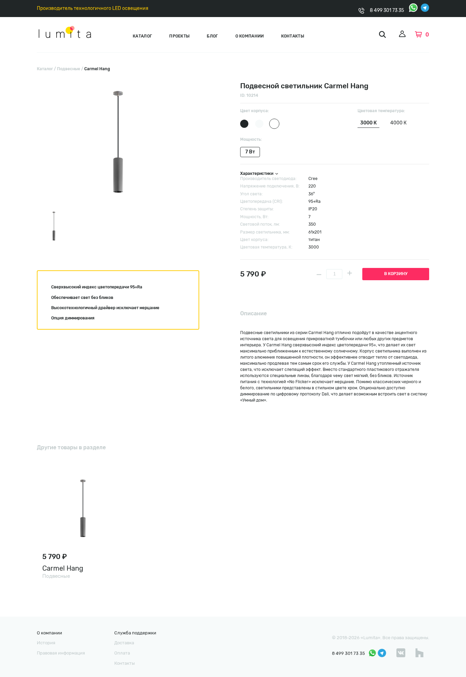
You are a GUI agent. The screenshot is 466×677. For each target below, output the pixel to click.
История (46, 642)
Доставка (124, 642)
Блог (212, 36)
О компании (249, 36)
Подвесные (68, 68)
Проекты (179, 36)
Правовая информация (61, 653)
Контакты (292, 36)
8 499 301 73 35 (387, 10)
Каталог (142, 36)
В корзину (395, 273)
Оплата (122, 653)
